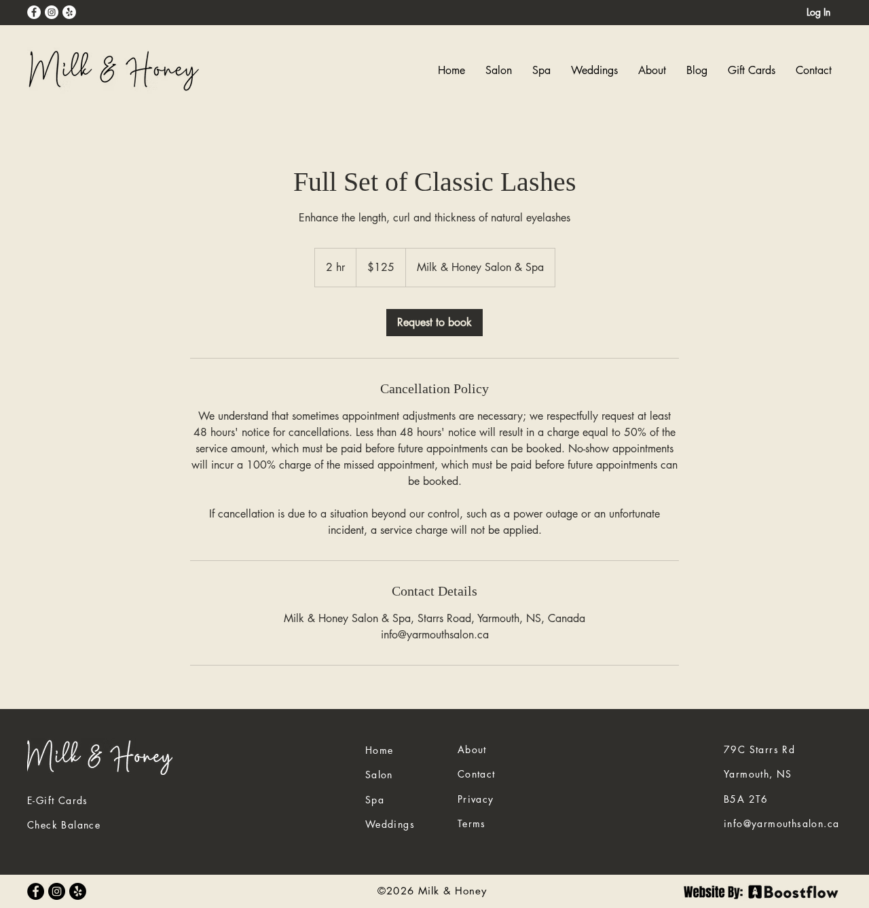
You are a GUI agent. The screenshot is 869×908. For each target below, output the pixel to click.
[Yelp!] (69, 12)
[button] (541, 70)
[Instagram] (51, 12)
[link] (434, 322)
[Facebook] (34, 12)
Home (379, 750)
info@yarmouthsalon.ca (781, 823)
